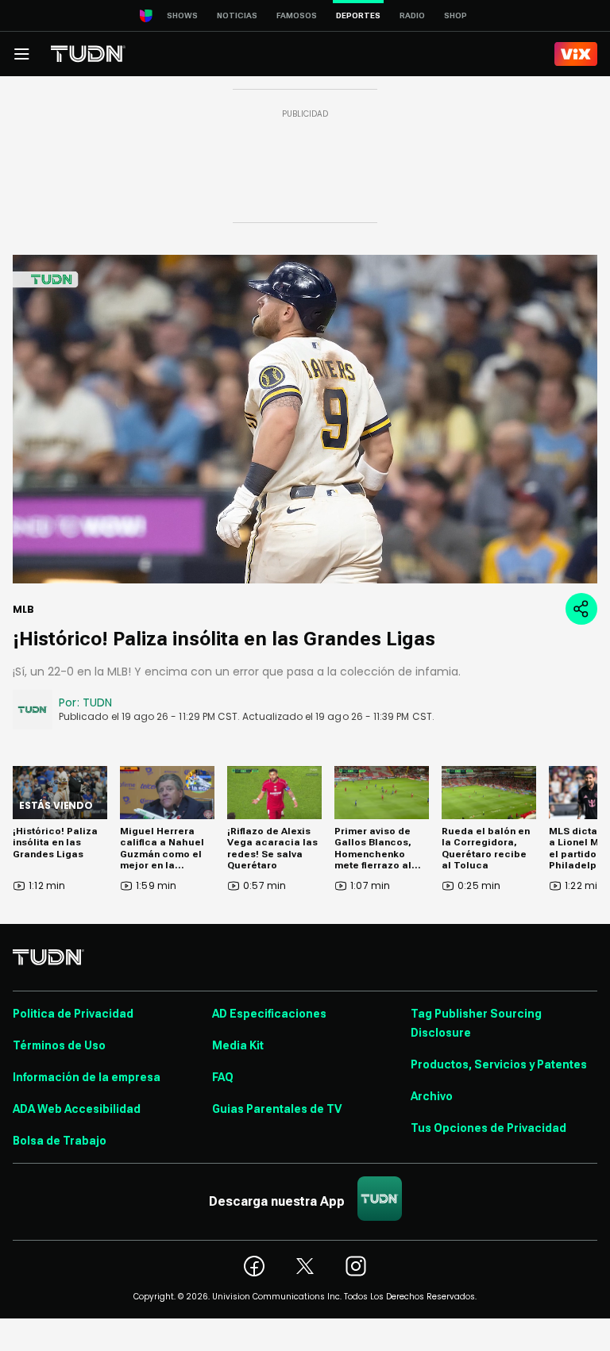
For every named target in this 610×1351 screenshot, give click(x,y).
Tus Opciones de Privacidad (488, 1128)
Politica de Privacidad (73, 1013)
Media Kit (238, 1045)
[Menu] (21, 54)
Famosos (296, 15)
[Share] (581, 609)
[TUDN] (88, 54)
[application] (305, 419)
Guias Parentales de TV (277, 1109)
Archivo (432, 1096)
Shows (182, 15)
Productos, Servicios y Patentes (499, 1064)
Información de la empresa (86, 1077)
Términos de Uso (59, 1045)
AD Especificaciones (269, 1013)
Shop (455, 15)
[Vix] (575, 54)
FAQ (223, 1077)
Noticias (237, 15)
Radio (412, 15)
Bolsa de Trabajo (59, 1140)
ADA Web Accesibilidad (77, 1109)
